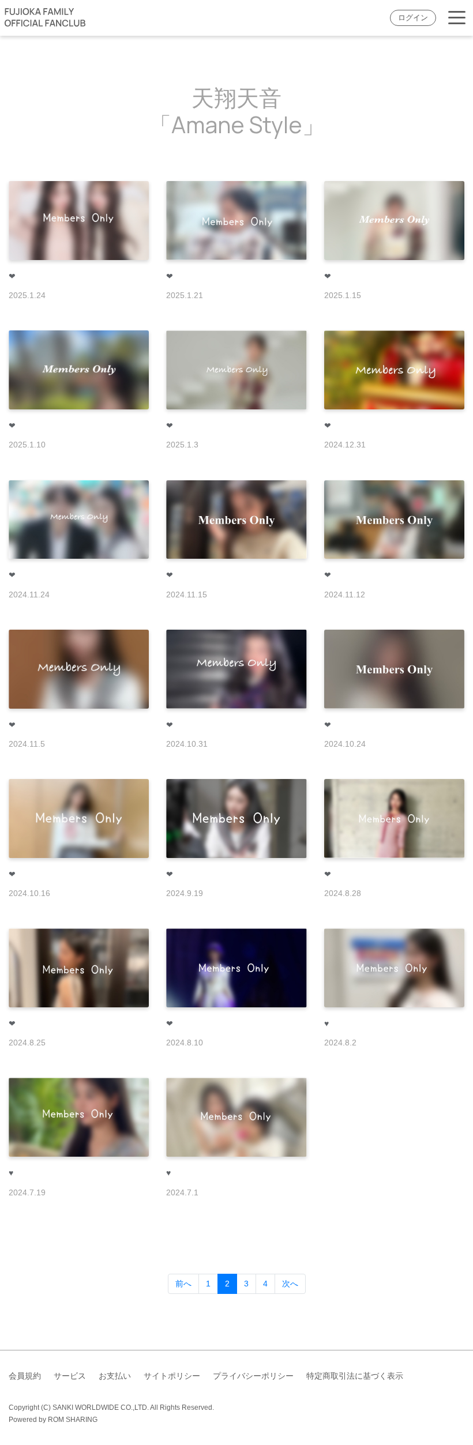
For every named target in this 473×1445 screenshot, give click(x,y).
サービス (70, 1375)
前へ (183, 1283)
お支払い (115, 1375)
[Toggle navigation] (457, 18)
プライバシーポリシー (253, 1375)
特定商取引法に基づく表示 (354, 1375)
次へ (290, 1283)
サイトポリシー (172, 1375)
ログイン (413, 18)
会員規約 (25, 1375)
